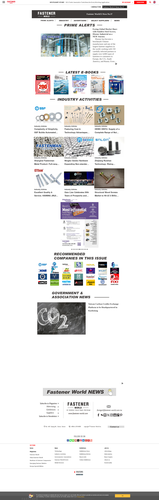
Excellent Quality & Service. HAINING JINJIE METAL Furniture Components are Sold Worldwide (45, 194)
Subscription (108, 454)
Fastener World (34, 455)
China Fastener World (36, 457)
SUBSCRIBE (140, 2)
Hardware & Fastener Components (40, 460)
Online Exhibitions (85, 460)
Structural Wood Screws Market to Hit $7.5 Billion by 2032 (106, 194)
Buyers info (83, 457)
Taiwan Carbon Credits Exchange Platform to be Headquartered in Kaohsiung (103, 307)
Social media (108, 463)
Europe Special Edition (36, 466)
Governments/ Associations (63, 457)
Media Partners (59, 463)
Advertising (107, 451)
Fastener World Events (61, 460)
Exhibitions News (85, 451)
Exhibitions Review (85, 454)
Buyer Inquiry (108, 457)
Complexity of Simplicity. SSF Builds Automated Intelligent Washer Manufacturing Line (46, 131)
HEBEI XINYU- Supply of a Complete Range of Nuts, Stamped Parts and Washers (107, 131)
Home (31, 448)
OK (122, 496)
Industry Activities (60, 454)
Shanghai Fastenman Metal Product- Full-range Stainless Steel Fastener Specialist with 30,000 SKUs (46, 162)
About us (107, 460)
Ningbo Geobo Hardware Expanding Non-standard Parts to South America (76, 162)
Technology (58, 451)
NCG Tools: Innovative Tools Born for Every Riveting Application (87, 2)
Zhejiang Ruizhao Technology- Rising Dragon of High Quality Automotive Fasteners (106, 162)
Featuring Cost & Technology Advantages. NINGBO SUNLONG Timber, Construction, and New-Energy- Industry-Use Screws (77, 131)
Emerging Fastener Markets (38, 463)
